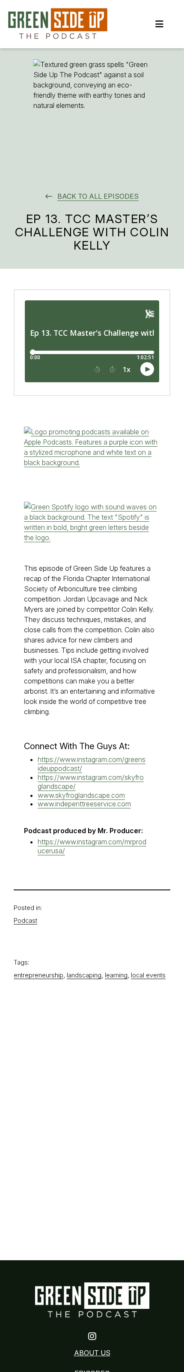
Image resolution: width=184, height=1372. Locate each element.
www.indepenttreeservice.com (84, 803)
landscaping (84, 975)
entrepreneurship (38, 975)
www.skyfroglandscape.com (81, 795)
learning (116, 975)
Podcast (25, 920)
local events (148, 975)
